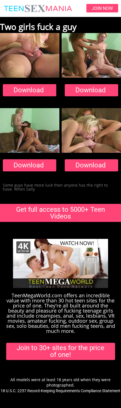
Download (29, 90)
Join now (102, 8)
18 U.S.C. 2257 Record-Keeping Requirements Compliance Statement (60, 391)
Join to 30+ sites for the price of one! (60, 351)
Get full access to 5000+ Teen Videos (60, 213)
